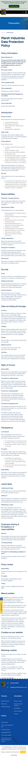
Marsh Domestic (5, 701)
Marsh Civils (4, 704)
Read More (14, 755)
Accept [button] (23, 752)
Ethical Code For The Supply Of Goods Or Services (6, 739)
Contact (16, 714)
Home (2, 32)
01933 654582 (14, 683)
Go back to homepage (7, 678)
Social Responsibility (6, 735)
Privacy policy (4, 722)
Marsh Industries (18, 711)
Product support (18, 701)
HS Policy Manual (5, 729)
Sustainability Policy (6, 732)
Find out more (14, 6)
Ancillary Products (5, 706)
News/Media (17, 708)
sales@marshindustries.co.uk (18, 687)
